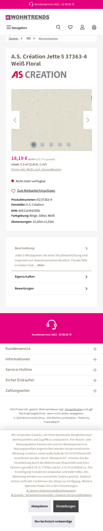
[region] (51, 120)
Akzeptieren (39, 506)
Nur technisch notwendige (53, 521)
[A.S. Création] (51, 74)
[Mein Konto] (82, 28)
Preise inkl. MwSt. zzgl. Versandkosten (36, 169)
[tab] (51, 257)
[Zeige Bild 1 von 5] (34, 145)
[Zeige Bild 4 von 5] (60, 145)
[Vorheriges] (15, 120)
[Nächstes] (87, 120)
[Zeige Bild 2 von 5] (42, 145)
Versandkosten (74, 409)
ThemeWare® (51, 422)
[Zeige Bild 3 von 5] (51, 145)
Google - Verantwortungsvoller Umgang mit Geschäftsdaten (51, 495)
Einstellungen (66, 506)
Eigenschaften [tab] (25, 276)
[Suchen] (58, 28)
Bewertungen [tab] (24, 288)
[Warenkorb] (94, 28)
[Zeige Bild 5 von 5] (69, 145)
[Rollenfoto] (51, 120)
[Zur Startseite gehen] (27, 17)
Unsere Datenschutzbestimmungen (51, 491)
